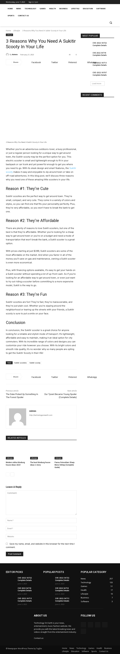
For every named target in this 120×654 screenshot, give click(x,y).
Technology (81, 648)
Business (108, 648)
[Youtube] (112, 2)
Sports (94, 651)
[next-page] (12, 474)
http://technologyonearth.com (40, 415)
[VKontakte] (83, 631)
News (72, 648)
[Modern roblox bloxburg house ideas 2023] (17, 451)
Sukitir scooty (35, 363)
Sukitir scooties (20, 363)
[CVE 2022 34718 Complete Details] (86, 55)
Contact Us (103, 651)
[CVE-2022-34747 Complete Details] (86, 74)
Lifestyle (16, 30)
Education (75, 651)
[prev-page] (8, 474)
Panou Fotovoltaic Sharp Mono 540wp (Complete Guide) (64, 464)
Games (91, 648)
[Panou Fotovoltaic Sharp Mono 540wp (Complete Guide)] (66, 451)
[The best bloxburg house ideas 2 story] (41, 451)
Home (8, 30)
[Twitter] (103, 2)
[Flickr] (97, 624)
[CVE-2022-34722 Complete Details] (86, 45)
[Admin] (8, 54)
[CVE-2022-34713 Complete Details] (86, 65)
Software (85, 651)
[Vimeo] (107, 2)
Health (99, 648)
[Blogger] (83, 624)
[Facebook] (94, 2)
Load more (96, 83)
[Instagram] (98, 2)
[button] (110, 22)
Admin (15, 54)
